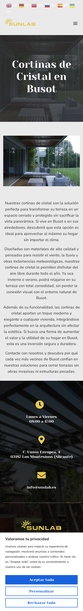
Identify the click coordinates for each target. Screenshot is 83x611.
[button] (75, 23)
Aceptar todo (41, 580)
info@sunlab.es (41, 487)
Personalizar (41, 591)
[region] (41, 572)
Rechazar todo (41, 603)
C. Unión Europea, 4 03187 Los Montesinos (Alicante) (41, 454)
